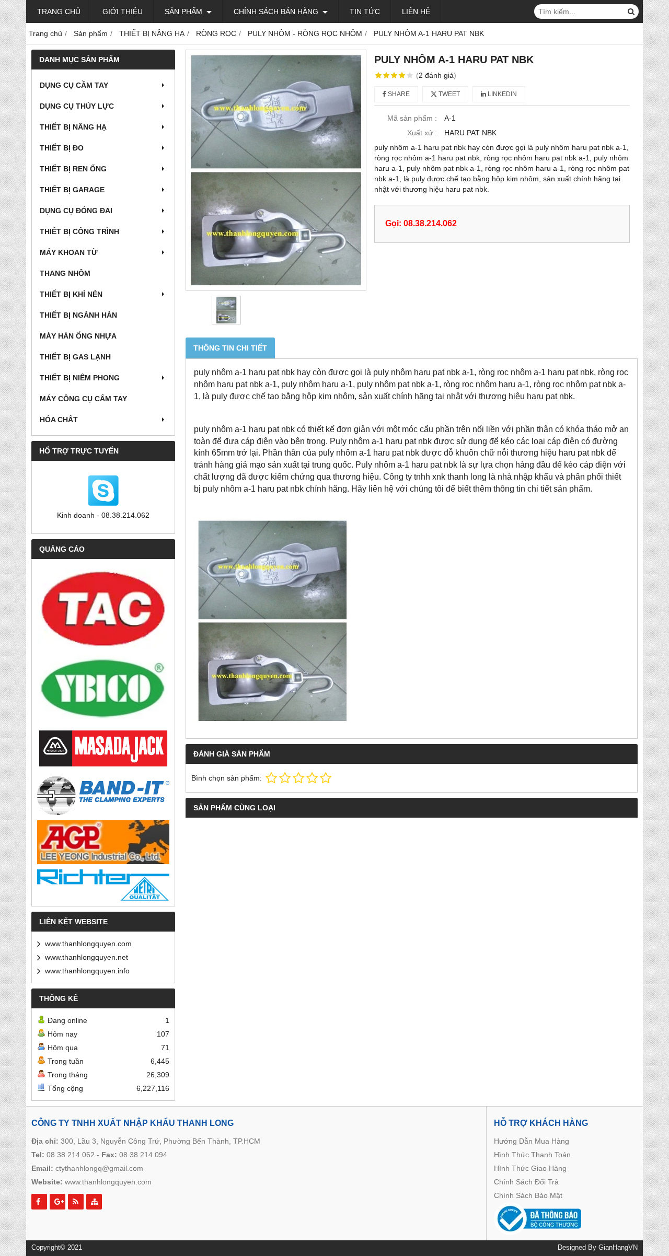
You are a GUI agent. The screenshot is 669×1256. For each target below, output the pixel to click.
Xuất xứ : (422, 133)
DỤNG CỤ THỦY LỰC (77, 106)
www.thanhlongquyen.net (86, 957)
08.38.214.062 (71, 1154)
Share (398, 94)
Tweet (448, 94)
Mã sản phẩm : (412, 118)
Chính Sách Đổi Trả (526, 1182)
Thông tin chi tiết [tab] (230, 348)
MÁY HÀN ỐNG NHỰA (78, 336)
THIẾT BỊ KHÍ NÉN (71, 294)
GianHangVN (618, 1247)
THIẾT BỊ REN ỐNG (73, 169)
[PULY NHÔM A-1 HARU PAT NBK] (276, 170)
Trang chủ (58, 11)
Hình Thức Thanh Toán (532, 1154)
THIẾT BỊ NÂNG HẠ (73, 127)
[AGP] (103, 842)
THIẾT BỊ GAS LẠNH (75, 357)
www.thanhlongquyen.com (88, 943)
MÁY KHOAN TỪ (69, 252)
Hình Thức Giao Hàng (530, 1168)
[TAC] (103, 609)
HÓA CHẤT (59, 419)
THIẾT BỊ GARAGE (72, 189)
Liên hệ (416, 11)
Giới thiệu (122, 11)
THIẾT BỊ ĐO (62, 148)
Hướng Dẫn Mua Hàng (531, 1141)
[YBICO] (103, 689)
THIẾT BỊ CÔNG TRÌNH (79, 231)
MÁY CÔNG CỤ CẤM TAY (83, 398)
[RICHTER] (103, 885)
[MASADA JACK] (103, 749)
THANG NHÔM (65, 273)
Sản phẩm (184, 11)
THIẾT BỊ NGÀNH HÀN (78, 315)
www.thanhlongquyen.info (87, 971)
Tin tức (365, 11)
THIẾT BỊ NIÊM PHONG (80, 378)
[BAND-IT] (103, 794)
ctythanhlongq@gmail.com (99, 1168)
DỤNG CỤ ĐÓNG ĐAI (76, 210)
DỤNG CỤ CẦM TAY (74, 85)
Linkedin (501, 94)
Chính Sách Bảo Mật (528, 1195)
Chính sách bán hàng (277, 11)
